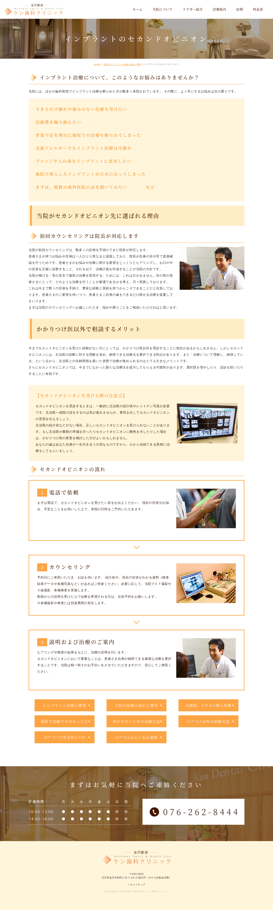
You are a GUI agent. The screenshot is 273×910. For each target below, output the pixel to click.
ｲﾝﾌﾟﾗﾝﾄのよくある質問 (136, 737)
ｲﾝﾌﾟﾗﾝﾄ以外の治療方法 (208, 721)
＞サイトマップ (136, 884)
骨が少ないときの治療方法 (136, 721)
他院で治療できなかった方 (64, 721)
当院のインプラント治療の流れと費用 (122, 64)
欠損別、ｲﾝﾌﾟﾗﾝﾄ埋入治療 (208, 705)
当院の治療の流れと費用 (136, 705)
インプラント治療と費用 (64, 705)
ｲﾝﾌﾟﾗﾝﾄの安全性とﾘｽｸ (64, 737)
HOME (97, 64)
